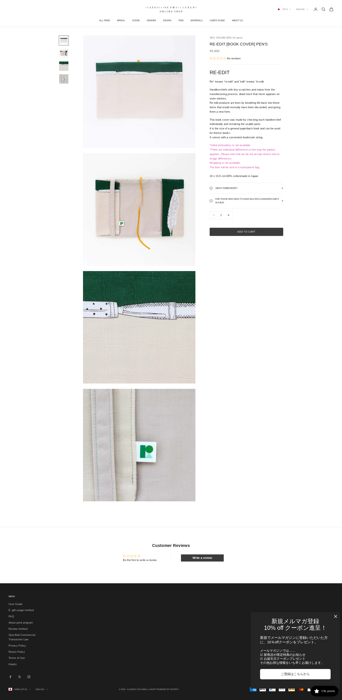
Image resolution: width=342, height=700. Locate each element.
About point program (21, 622)
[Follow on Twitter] (19, 677)
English (300, 9)
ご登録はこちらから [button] (295, 674)
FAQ (11, 616)
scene (136, 20)
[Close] (335, 616)
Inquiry (13, 664)
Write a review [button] (202, 557)
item (180, 20)
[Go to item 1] (64, 40)
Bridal (121, 20)
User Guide (15, 604)
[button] (218, 58)
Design (167, 20)
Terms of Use (17, 657)
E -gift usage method (21, 610)
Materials (197, 20)
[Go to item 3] (64, 66)
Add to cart (246, 231)
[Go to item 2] (64, 53)
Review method (18, 628)
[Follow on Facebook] (10, 677)
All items (104, 20)
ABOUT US (237, 20)
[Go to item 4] (64, 79)
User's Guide (217, 20)
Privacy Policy (17, 645)
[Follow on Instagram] (29, 677)
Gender (151, 20)
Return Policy (17, 651)
